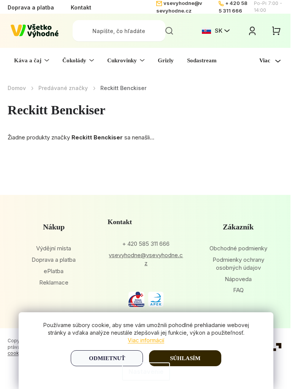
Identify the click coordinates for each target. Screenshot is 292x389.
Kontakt (81, 7)
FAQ (238, 290)
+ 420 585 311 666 (146, 243)
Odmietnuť (107, 358)
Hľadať (169, 30)
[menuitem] (31, 60)
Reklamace (53, 282)
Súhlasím (185, 358)
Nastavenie (146, 371)
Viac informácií (146, 340)
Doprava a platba (31, 7)
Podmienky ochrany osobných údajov (238, 263)
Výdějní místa (53, 248)
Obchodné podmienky (238, 248)
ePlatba (53, 271)
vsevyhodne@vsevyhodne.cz (146, 259)
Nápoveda (238, 279)
